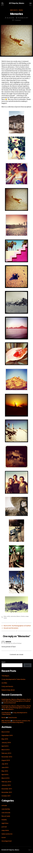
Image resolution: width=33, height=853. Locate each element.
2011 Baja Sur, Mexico (16, 3)
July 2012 (5, 764)
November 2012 (7, 757)
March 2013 (5, 749)
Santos (23, 616)
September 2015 (7, 735)
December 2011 (7, 789)
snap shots (14, 10)
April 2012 (5, 774)
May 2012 (5, 771)
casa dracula (6, 812)
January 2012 (6, 785)
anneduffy (11, 17)
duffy (8, 616)
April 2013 (5, 746)
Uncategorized (7, 841)
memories (13, 616)
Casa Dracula (12, 717)
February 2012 (6, 781)
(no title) (4, 683)
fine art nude (6, 816)
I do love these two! (9, 703)
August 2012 (6, 760)
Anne (5, 616)
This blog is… (6, 676)
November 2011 (7, 792)
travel (20, 10)
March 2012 (5, 778)
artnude (4, 805)
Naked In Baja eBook (8, 690)
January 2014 (6, 742)
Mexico (18, 616)
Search (3, 662)
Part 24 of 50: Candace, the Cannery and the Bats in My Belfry (16, 721)
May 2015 (5, 739)
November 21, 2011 (23, 17)
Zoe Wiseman (6, 712)
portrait (4, 827)
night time (5, 823)
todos (5, 618)
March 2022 (6, 732)
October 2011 (6, 796)
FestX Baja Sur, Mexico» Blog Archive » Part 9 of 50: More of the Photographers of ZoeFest (16, 700)
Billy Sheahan (6, 720)
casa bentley (6, 809)
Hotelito (4, 819)
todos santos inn (7, 834)
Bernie (4, 717)
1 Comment (18, 20)
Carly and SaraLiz (7, 686)
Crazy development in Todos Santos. (14, 679)
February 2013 (6, 753)
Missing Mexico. (8, 709)
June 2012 (5, 767)
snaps (27, 616)
